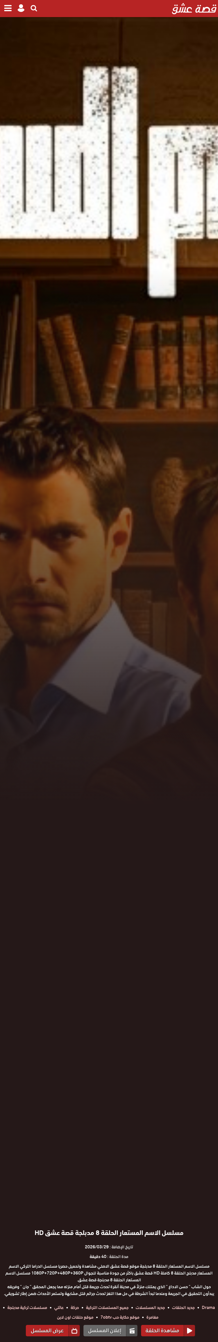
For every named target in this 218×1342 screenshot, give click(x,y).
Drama (208, 1307)
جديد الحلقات (183, 1307)
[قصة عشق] (194, 8)
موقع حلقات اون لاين (75, 1317)
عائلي (59, 1307)
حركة (75, 1307)
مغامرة (152, 1317)
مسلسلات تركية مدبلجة (27, 1307)
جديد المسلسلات (150, 1307)
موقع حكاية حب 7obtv (119, 1317)
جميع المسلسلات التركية (107, 1307)
